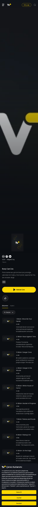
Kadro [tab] (12, 306)
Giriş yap (26, 5)
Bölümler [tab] (5, 306)
